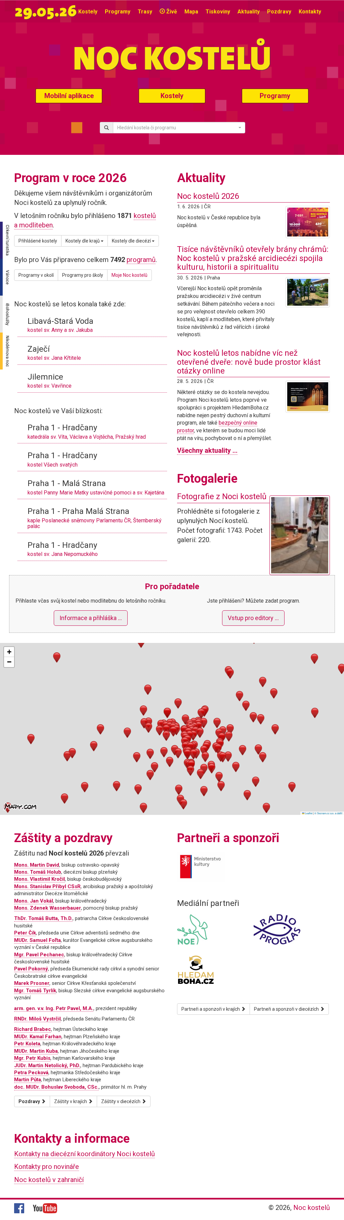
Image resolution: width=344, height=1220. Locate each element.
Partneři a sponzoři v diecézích (287, 1009)
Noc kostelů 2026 (208, 196)
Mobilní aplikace (69, 96)
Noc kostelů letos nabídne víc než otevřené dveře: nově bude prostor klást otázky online (248, 362)
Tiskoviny (218, 11)
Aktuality (249, 11)
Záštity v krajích (71, 1101)
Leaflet (308, 813)
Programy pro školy (82, 275)
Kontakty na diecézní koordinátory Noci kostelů (84, 1154)
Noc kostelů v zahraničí (49, 1180)
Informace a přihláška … (90, 617)
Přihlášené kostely (37, 241)
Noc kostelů (311, 1208)
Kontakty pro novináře (46, 1167)
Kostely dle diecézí (132, 241)
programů (141, 260)
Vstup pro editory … (253, 617)
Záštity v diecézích (121, 1101)
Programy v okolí (36, 275)
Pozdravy (279, 11)
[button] (166, 730)
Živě (171, 11)
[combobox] (179, 127)
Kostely (87, 11)
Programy (117, 11)
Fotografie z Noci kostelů (221, 496)
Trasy (145, 11)
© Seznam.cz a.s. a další (328, 813)
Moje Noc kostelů (129, 275)
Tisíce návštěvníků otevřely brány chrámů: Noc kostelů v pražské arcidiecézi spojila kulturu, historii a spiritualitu (253, 258)
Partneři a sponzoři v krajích (211, 1009)
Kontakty (310, 11)
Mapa (191, 11)
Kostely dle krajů (83, 241)
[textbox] (177, 127)
